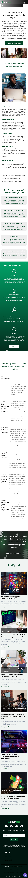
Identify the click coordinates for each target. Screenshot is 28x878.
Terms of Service (17, 869)
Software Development (17, 590)
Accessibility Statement (9, 872)
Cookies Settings (20, 872)
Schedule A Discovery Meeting (14, 553)
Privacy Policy (10, 869)
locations (6, 5)
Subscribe (14, 840)
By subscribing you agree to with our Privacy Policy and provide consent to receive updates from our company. (14, 846)
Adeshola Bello (6, 629)
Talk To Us (14, 346)
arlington (12, 5)
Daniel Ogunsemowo (6, 789)
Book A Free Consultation (14, 43)
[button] (25, 875)
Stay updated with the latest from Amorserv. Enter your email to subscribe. (14, 831)
